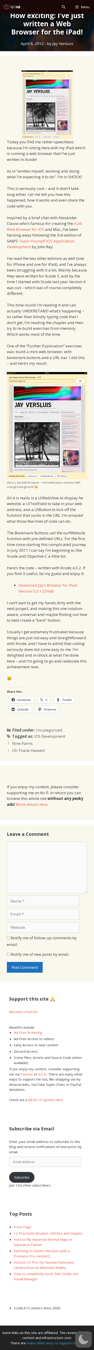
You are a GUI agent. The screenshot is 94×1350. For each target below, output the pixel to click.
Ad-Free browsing (28, 1032)
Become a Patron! (23, 1011)
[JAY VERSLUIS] (12, 7)
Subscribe (21, 1177)
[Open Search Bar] (63, 7)
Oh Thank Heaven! (28, 750)
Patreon (26, 1074)
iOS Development (49, 736)
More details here (31, 804)
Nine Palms (22, 743)
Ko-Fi (42, 1074)
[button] (83, 1339)
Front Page (22, 1227)
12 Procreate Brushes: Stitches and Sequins (48, 1233)
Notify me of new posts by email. (40, 954)
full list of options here (45, 1099)
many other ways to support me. (52, 1343)
